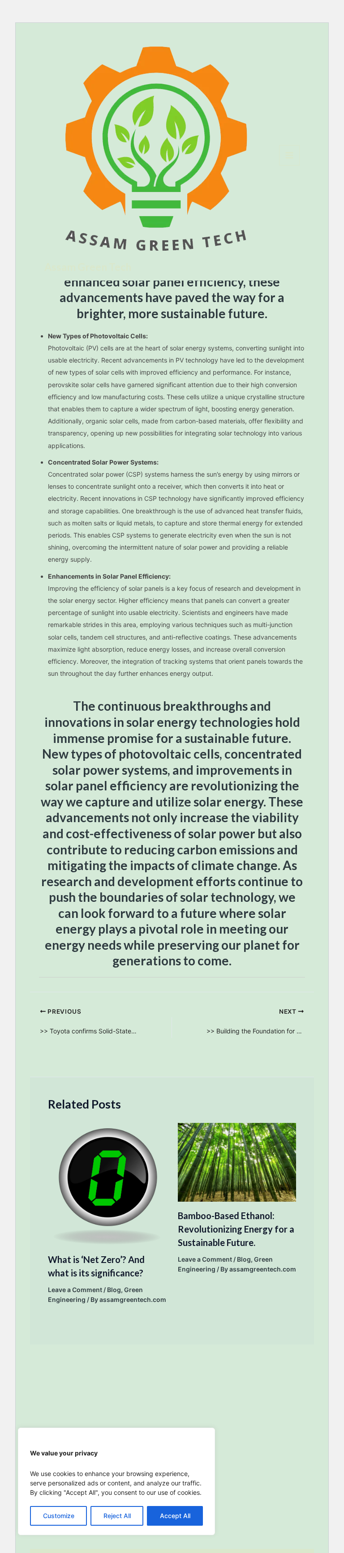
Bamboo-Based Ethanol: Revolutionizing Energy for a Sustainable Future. (236, 1229)
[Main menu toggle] (289, 155)
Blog (114, 1289)
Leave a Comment (75, 1289)
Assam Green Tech (87, 266)
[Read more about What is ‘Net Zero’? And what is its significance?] (107, 1183)
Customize (58, 1515)
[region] (116, 1481)
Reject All (117, 1515)
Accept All (175, 1515)
